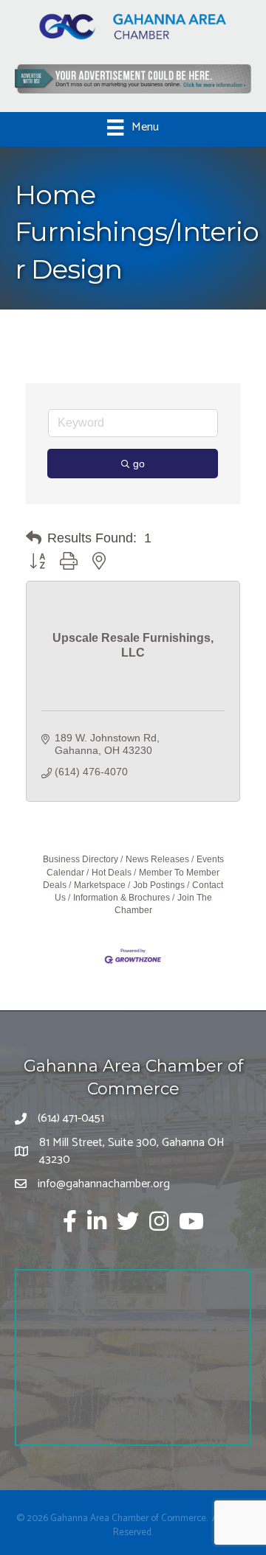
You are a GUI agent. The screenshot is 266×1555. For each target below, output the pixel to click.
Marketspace (100, 885)
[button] (33, 538)
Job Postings (159, 885)
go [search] (139, 463)
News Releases (157, 859)
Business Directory (80, 859)
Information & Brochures (121, 897)
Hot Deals (112, 872)
